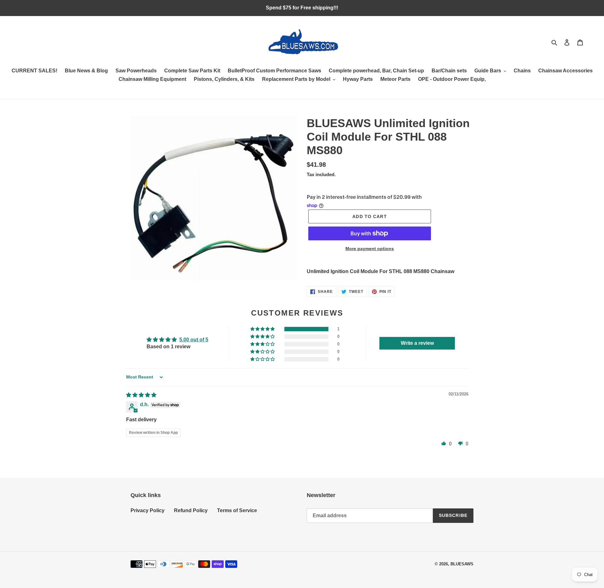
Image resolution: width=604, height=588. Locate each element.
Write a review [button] (417, 343)
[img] (141, 395)
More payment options (369, 248)
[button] (263, 329)
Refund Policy (191, 510)
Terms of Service (237, 510)
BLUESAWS (461, 564)
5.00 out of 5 (193, 339)
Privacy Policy (148, 510)
